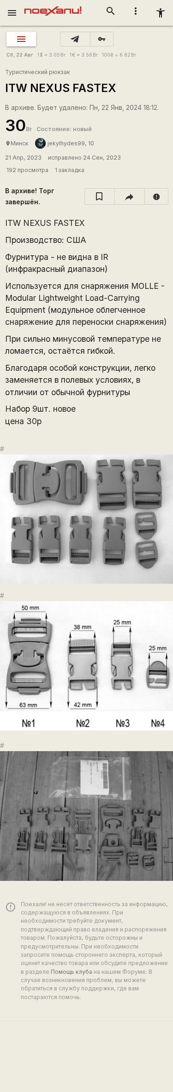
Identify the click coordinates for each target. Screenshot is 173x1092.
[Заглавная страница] (53, 6)
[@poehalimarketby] (75, 39)
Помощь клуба (71, 971)
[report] (156, 196)
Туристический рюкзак (37, 72)
